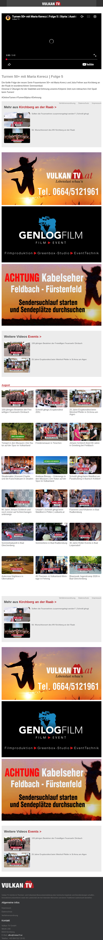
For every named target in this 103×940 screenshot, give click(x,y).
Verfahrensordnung (67, 103)
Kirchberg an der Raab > (37, 107)
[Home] (51, 4)
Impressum (96, 103)
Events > (34, 336)
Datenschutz (83, 103)
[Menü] (3, 3)
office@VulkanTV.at (15, 935)
